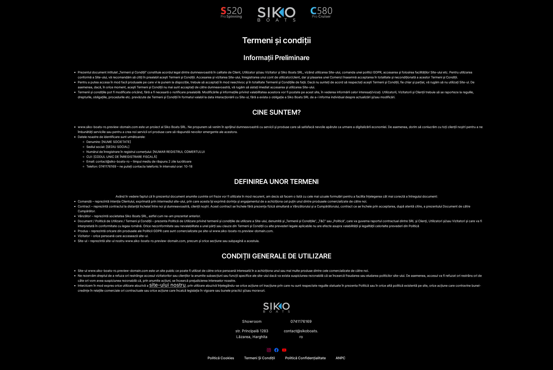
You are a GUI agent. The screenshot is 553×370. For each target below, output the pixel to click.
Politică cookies (221, 358)
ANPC (340, 358)
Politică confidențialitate (305, 358)
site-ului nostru (167, 285)
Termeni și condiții (259, 358)
